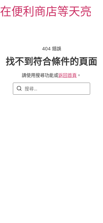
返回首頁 (67, 75)
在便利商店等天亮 (46, 11)
